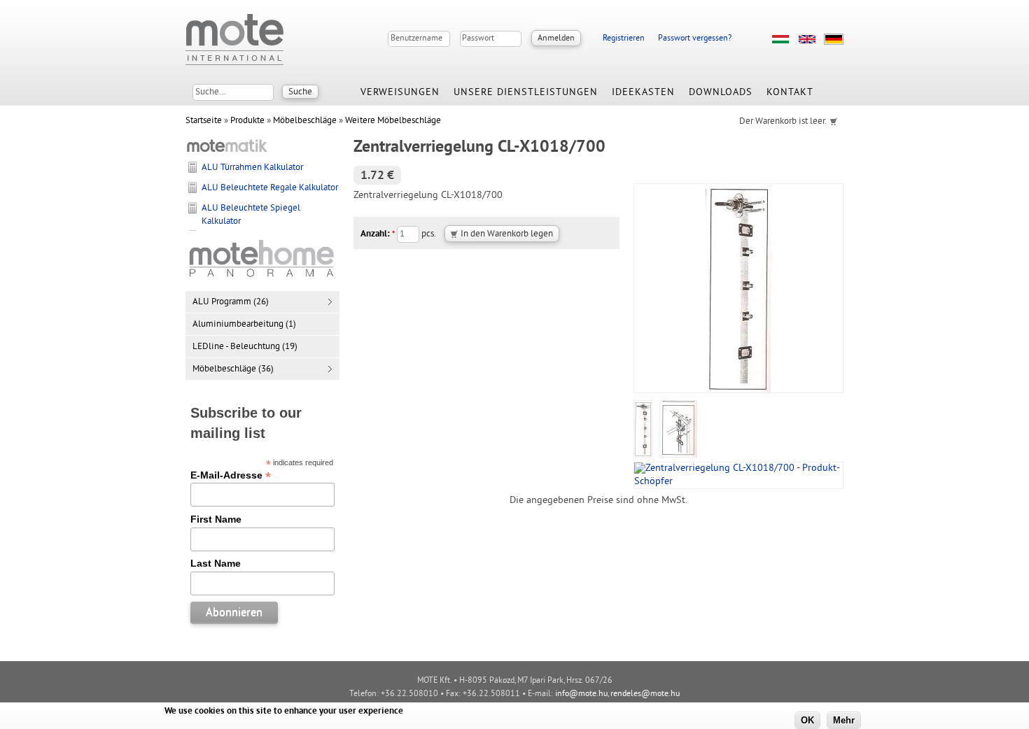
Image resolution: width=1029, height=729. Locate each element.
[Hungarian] (780, 39)
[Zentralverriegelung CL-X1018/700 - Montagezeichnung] (678, 455)
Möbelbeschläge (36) (233, 369)
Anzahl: (377, 234)
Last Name (215, 563)
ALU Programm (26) (230, 302)
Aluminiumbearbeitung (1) (244, 324)
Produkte (247, 121)
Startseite (204, 121)
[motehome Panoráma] (263, 278)
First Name (215, 519)
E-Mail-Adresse (230, 475)
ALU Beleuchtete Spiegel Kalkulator (251, 215)
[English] (807, 39)
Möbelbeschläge (305, 121)
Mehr (844, 720)
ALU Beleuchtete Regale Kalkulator (270, 188)
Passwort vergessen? (695, 39)
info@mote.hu (581, 694)
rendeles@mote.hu (645, 694)
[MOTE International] (235, 39)
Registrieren (624, 39)
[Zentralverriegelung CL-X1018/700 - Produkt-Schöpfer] (739, 482)
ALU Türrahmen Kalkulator (252, 168)
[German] (834, 39)
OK (807, 720)
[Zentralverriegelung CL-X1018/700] (643, 455)
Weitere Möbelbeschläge (393, 121)
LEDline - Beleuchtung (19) (245, 347)
